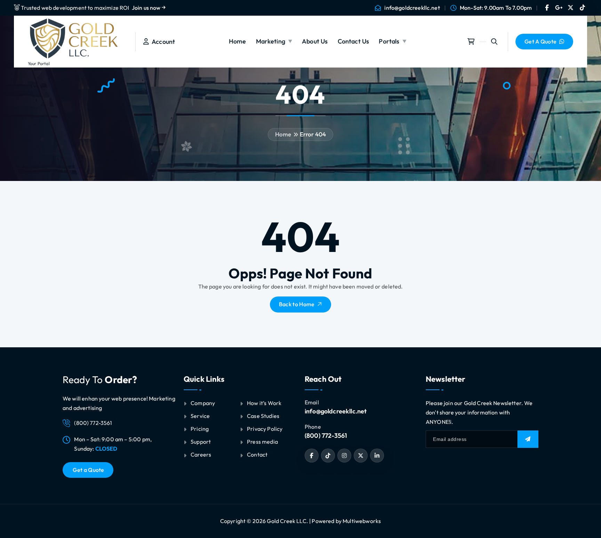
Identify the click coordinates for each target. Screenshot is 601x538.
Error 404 (313, 134)
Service (200, 415)
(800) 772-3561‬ (326, 436)
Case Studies (263, 415)
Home (237, 41)
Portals (389, 41)
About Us (315, 41)
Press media (262, 441)
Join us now (147, 7)
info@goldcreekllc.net (412, 8)
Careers (201, 454)
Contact (257, 454)
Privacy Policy (264, 428)
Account (162, 42)
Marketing (270, 41)
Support (201, 441)
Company (203, 402)
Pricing (200, 428)
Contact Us (353, 41)
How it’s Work (264, 402)
